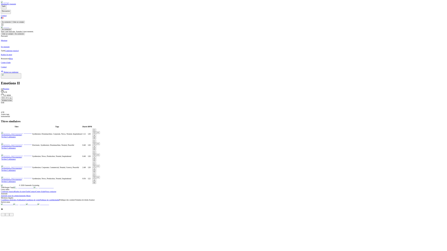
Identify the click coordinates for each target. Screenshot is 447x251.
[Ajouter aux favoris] (3, 97)
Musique (4, 4)
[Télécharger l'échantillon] (11, 98)
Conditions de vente (32, 200)
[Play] (11, 76)
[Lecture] (94, 130)
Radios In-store (20, 192)
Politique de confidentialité (49, 200)
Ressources (6, 11)
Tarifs (4, 6)
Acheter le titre (7, 100)
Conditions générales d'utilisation (13, 200)
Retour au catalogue (11, 72)
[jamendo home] (5, 2)
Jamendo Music (25, 196)
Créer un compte (18, 22)
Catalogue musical (7, 192)
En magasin (11, 4)
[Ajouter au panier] (94, 138)
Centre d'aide (40, 192)
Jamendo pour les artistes (10, 196)
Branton (6, 89)
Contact (4, 16)
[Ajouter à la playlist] (7, 97)
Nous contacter (50, 192)
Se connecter (6, 22)
